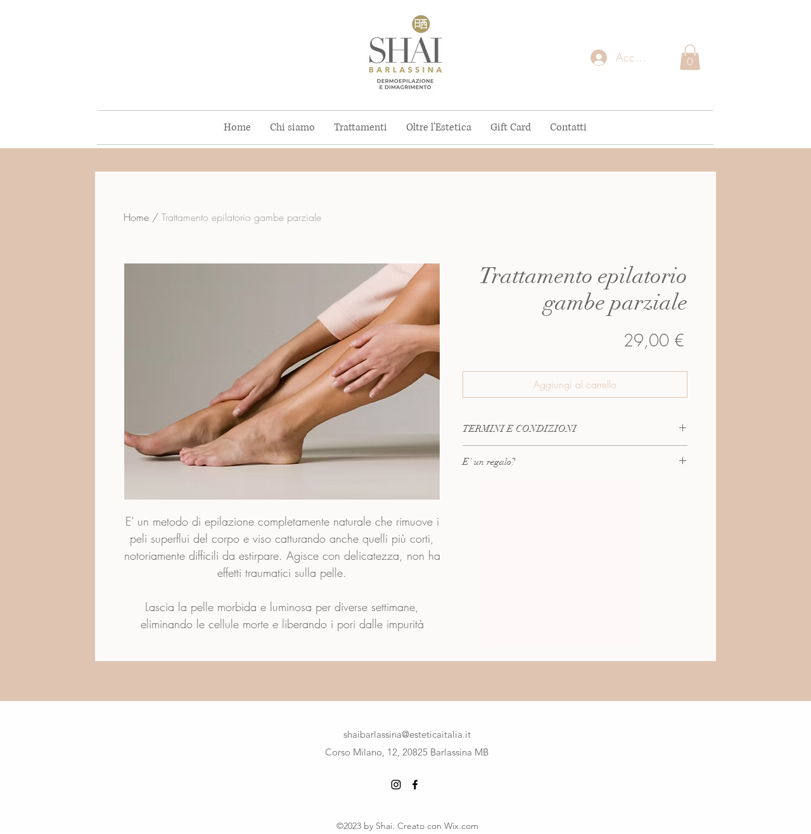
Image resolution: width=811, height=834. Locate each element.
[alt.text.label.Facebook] (415, 784)
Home (136, 217)
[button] (690, 57)
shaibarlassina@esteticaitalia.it (407, 734)
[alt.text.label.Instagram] (396, 784)
